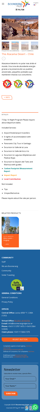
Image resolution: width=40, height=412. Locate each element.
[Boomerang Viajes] (19, 4)
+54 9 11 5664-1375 (22, 332)
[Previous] (5, 27)
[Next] (35, 27)
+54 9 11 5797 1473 (16, 326)
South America (27, 51)
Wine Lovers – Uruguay (8, 239)
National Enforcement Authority (13, 350)
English (36, 3)
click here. (29, 346)
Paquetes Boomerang (10, 51)
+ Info (7, 244)
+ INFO (7, 97)
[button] (3, 3)
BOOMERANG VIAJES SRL (20, 357)
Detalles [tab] (5, 114)
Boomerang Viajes (21, 355)
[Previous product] (3, 58)
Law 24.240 (6, 348)
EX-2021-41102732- (22, 321)
